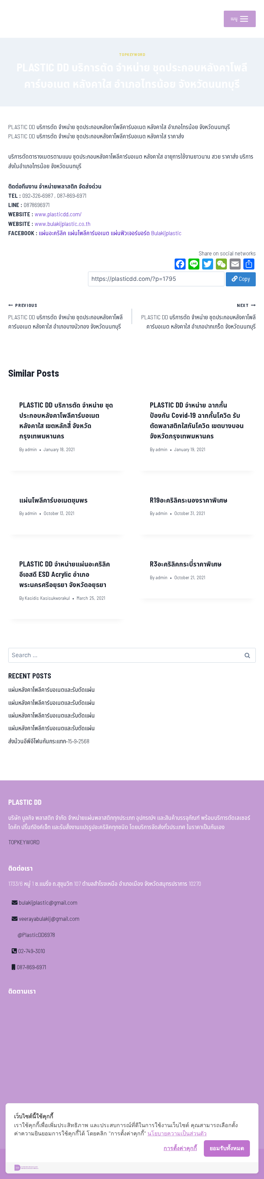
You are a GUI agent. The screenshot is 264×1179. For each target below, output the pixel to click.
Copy (244, 279)
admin (31, 449)
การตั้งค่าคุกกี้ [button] (180, 1148)
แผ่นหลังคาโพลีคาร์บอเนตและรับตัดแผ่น (51, 690)
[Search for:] (132, 655)
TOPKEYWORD (24, 842)
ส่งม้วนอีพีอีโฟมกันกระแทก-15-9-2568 (48, 741)
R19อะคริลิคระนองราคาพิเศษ (189, 500)
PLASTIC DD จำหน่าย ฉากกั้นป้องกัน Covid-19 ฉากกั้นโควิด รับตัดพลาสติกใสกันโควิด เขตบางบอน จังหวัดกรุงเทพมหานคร (197, 421)
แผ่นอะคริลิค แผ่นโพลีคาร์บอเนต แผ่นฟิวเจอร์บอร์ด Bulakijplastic (110, 233)
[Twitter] (207, 265)
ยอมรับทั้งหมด (227, 1148)
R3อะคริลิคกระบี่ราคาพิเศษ (186, 564)
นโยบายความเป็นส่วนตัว (177, 1133)
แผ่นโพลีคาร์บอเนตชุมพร (53, 500)
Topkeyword (132, 54)
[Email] (235, 265)
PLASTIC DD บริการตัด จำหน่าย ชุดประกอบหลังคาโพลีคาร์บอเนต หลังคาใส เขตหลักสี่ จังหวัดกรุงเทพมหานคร (66, 421)
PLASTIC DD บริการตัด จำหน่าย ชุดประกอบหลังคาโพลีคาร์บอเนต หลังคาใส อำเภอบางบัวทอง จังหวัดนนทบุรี (65, 316)
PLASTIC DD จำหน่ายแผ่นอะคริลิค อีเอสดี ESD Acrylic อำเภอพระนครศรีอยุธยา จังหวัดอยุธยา (64, 574)
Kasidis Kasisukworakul (47, 598)
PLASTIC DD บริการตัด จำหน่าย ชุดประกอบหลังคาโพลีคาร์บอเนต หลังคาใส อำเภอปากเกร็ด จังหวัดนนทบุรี (198, 316)
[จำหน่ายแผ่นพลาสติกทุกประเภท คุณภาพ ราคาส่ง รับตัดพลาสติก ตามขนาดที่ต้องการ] (23, 18)
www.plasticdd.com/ (58, 214)
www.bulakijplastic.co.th (62, 224)
